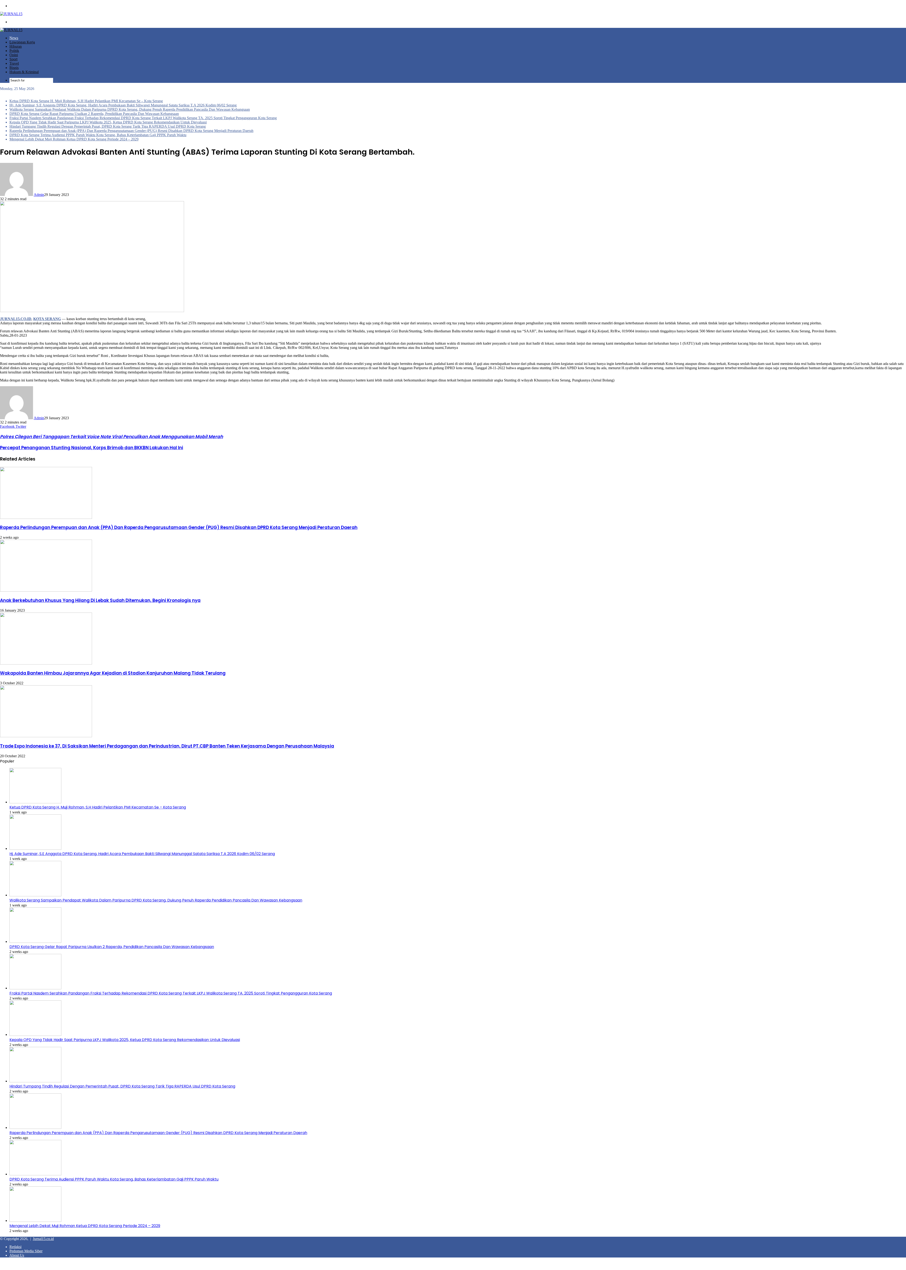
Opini (13, 55)
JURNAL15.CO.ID (15, 319)
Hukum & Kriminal (24, 72)
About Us (16, 1255)
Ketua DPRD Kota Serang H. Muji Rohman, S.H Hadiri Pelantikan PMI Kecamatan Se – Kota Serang (86, 101)
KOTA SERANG (47, 319)
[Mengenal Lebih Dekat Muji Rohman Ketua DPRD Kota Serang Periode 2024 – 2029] (35, 1221)
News (13, 38)
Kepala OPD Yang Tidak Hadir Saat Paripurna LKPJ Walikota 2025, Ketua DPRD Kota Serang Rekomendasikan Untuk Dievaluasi (108, 122)
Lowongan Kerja (22, 42)
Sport (13, 59)
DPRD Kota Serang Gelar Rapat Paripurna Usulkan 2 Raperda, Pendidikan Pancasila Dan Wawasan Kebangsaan (94, 114)
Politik (14, 51)
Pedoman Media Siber (25, 1251)
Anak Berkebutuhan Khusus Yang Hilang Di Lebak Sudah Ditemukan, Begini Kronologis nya (100, 600)
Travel (14, 63)
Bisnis (14, 68)
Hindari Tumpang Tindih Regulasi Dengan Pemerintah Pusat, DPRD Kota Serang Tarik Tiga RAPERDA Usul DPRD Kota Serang (107, 126)
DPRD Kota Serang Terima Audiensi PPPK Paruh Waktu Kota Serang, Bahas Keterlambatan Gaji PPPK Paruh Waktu (97, 135)
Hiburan (15, 46)
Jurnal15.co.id (43, 1239)
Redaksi (15, 1247)
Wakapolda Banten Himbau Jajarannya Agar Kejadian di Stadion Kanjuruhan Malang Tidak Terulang (113, 673)
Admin (39, 195)
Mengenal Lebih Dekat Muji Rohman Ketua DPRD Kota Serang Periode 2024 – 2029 (73, 139)
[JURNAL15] (11, 14)
